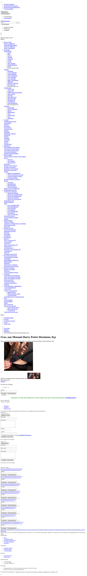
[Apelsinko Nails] (5, 529)
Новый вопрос (5, 443)
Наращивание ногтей (10, 190)
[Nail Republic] (23, 529)
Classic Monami (11, 74)
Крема (6, 303)
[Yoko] (70, 529)
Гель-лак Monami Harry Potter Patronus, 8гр (11, 470)
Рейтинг (3, 428)
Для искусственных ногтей (15, 175)
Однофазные (11, 101)
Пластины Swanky (9, 281)
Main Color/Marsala (12, 80)
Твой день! (7, 324)
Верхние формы (8, 202)
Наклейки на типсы (10, 231)
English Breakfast (12, 65)
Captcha (3, 431)
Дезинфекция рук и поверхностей (14, 297)
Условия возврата (9, 4)
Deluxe (9, 110)
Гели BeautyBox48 (12, 207)
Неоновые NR (11, 98)
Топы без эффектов (9, 46)
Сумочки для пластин (10, 283)
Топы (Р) (6, 252)
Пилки (6, 171)
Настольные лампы (9, 225)
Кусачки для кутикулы (10, 165)
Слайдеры (7, 139)
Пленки (6, 136)
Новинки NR (11, 100)
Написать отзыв (5, 415)
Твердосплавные (12, 187)
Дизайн (6, 120)
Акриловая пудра (9, 200)
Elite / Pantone (11, 63)
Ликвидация (7, 246)
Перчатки (7, 263)
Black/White (10, 107)
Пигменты (7, 135)
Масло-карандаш (12, 309)
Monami (6, 69)
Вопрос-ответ (7, 408)
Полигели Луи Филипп (14, 199)
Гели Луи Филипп (12, 214)
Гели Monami (11, 210)
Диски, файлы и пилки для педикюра (15, 156)
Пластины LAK (8, 280)
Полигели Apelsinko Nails (14, 194)
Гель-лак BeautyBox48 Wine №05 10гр (10, 485)
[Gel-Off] (65, 529)
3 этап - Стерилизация (10, 290)
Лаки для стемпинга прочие (12, 278)
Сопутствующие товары (11, 217)
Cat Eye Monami (12, 72)
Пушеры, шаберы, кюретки (12, 179)
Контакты (6, 543)
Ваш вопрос (3, 451)
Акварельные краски (10, 121)
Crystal (9, 62)
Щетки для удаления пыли (11, 188)
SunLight (9, 95)
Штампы (6, 284)
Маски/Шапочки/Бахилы (11, 260)
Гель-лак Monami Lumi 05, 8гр (8, 508)
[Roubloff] (60, 529)
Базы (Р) (6, 239)
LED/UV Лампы (9, 222)
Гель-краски (7, 127)
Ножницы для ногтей (10, 170)
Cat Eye (9, 56)
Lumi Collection (11, 77)
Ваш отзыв (3, 420)
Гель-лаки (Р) (8, 242)
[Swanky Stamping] (14, 529)
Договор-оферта (8, 9)
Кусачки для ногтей (9, 167)
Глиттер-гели (11, 85)
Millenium (10, 82)
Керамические (11, 184)
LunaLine (6, 106)
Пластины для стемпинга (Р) (12, 249)
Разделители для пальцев (11, 266)
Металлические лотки (13, 293)
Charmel (9, 57)
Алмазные (10, 182)
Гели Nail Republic (12, 211)
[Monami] (46, 529)
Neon (8, 114)
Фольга (6, 143)
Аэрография (7, 123)
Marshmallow (11, 112)
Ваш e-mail (3, 448)
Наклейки (7, 132)
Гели (5, 204)
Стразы (6, 141)
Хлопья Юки (8, 144)
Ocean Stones (11, 115)
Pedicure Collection (12, 83)
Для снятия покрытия (10, 152)
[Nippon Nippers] (80, 529)
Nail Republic (8, 88)
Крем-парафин (8, 301)
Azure (9, 53)
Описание (6, 406)
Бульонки (7, 126)
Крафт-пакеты (11, 292)
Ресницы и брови (9, 268)
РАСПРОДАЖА (8, 318)
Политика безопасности (11, 6)
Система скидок (8, 555)
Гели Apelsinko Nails (13, 205)
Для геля (9, 159)
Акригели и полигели (10, 191)
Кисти (6, 158)
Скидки (6, 319)
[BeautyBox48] (53, 529)
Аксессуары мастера (10, 229)
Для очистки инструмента (11, 149)
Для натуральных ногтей (14, 176)
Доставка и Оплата (9, 321)
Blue (8, 54)
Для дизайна (11, 161)
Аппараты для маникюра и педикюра (15, 223)
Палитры (6, 232)
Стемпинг (7, 274)
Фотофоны (7, 236)
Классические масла (13, 307)
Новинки (6, 331)
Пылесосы (7, 226)
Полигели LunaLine (13, 197)
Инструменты (8, 155)
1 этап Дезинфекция (10, 287)
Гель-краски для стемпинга (12, 275)
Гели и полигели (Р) (10, 240)
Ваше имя (3, 417)
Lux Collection (11, 78)
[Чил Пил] (36, 529)
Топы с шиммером (9, 48)
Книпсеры (7, 164)
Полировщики (11, 185)
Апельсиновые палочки (11, 257)
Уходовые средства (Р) (10, 254)
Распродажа (7, 237)
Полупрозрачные (12, 103)
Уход (5, 298)
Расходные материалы (10, 255)
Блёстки (6, 124)
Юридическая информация (12, 7)
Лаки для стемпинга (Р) (11, 245)
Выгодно (3, 553)
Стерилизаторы (11, 295)
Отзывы (6, 407)
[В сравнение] (19, 475)
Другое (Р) (7, 243)
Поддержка (3, 545)
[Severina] (3, 531)
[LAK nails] (31, 529)
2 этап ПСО (7, 289)
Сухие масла (11, 310)
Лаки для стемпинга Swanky (12, 277)
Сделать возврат (8, 550)
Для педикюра (8, 300)
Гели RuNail (10, 213)
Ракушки (6, 138)
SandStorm (10, 118)
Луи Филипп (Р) (9, 248)
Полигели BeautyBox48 (14, 196)
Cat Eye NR (10, 89)
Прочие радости (8, 228)
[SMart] (42, 529)
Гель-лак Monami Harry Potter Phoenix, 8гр (11, 477)
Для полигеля (11, 162)
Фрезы (6, 181)
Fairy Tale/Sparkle (12, 75)
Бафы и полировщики (13, 173)
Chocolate (10, 59)
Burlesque (10, 71)
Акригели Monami (12, 193)
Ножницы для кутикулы (11, 168)
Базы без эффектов (9, 43)
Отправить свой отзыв (7, 436)
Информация (4, 535)
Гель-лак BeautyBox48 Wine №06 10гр (10, 493)
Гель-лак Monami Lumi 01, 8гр (8, 500)
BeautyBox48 (8, 51)
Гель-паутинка (8, 129)
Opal (8, 117)
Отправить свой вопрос (7, 460)
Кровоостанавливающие (11, 153)
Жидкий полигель (9, 216)
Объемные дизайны (10, 133)
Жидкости (7, 146)
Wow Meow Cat (11, 97)
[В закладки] (1, 372)
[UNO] (74, 529)
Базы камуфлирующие (10, 45)
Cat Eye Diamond (12, 109)
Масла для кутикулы (10, 306)
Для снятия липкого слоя (11, 150)
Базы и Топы (7, 42)
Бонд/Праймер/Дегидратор (12, 147)
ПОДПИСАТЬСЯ (71, 397)
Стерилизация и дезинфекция (12, 286)
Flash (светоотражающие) (14, 92)
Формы (6, 219)
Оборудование (8, 220)
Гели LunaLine (11, 208)
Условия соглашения (9, 541)
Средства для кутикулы (11, 312)
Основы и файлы (12, 178)
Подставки (7, 234)
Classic (9, 60)
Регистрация (7, 18)
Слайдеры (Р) (8, 251)
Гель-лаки (7, 49)
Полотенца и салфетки (10, 265)
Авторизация (8, 16)
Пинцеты (7, 271)
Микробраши (8, 261)
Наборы (6, 130)
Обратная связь (7, 549)
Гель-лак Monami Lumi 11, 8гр (8, 516)
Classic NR (10, 91)
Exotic (9, 66)
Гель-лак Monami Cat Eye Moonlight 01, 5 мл (11, 523)
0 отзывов (3, 395)
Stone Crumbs (11, 94)
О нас (5, 322)
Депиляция (7, 258)
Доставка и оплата (8, 539)
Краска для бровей (9, 269)
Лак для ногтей (8, 304)
